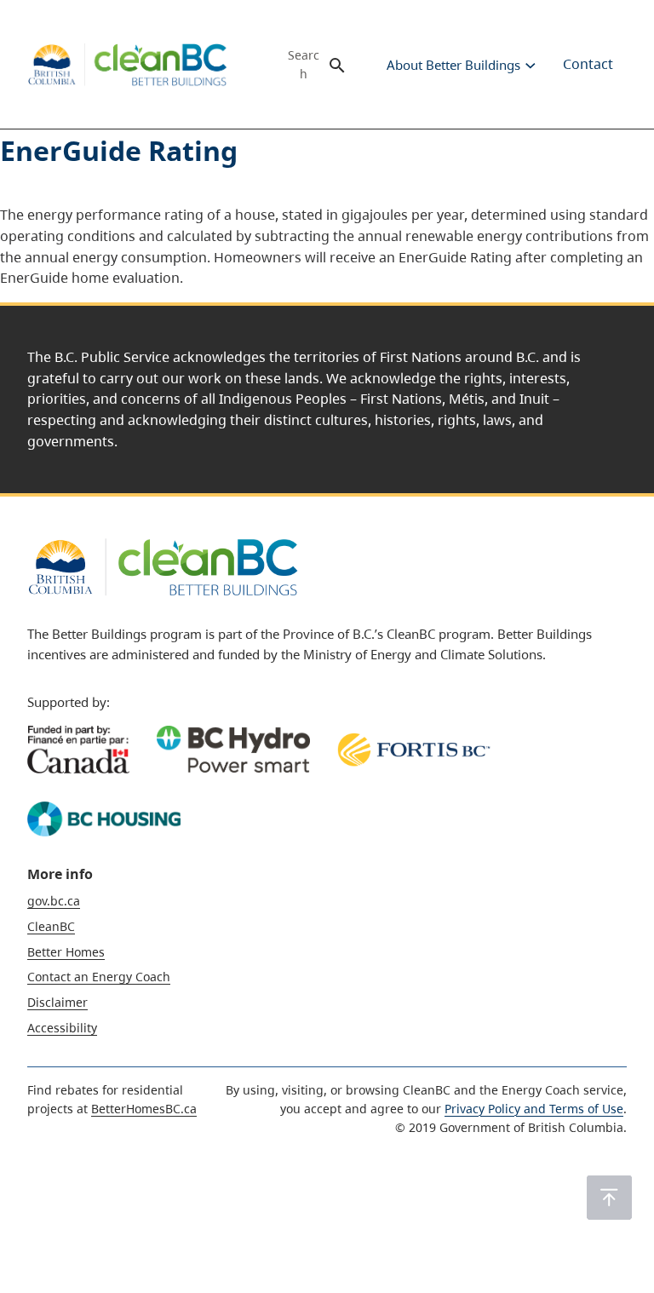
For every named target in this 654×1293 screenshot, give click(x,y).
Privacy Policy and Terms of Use (534, 1108)
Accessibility (62, 1028)
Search (303, 64)
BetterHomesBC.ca (144, 1108)
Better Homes (66, 952)
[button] (609, 1197)
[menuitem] (451, 65)
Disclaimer (57, 1002)
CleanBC (51, 926)
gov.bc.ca (53, 901)
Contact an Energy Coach (98, 976)
